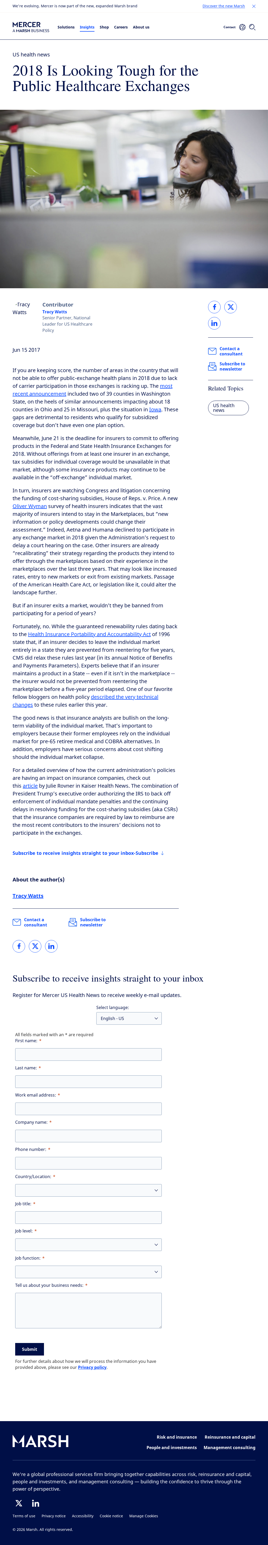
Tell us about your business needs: (49, 1285)
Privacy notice (54, 1516)
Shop (104, 27)
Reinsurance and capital (230, 1437)
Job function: (28, 1258)
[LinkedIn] (35, 1503)
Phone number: (30, 1149)
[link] (19, 946)
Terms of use (24, 1516)
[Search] (252, 27)
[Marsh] (41, 1442)
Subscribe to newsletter (93, 922)
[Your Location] (242, 27)
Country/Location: (33, 1177)
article (30, 786)
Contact (230, 27)
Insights (87, 27)
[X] (19, 1503)
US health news (31, 55)
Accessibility (82, 1516)
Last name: (26, 1068)
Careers (121, 27)
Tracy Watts (54, 312)
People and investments (172, 1447)
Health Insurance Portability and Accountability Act (89, 634)
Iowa (155, 409)
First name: (26, 1041)
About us (141, 27)
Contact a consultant (35, 922)
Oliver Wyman (30, 506)
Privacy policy (92, 1367)
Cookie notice (111, 1516)
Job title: (23, 1204)
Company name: (31, 1122)
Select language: (112, 1008)
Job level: (24, 1231)
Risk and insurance (177, 1437)
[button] (254, 6)
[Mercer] (31, 27)
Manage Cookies (143, 1516)
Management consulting (229, 1447)
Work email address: (35, 1095)
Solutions (66, 27)
